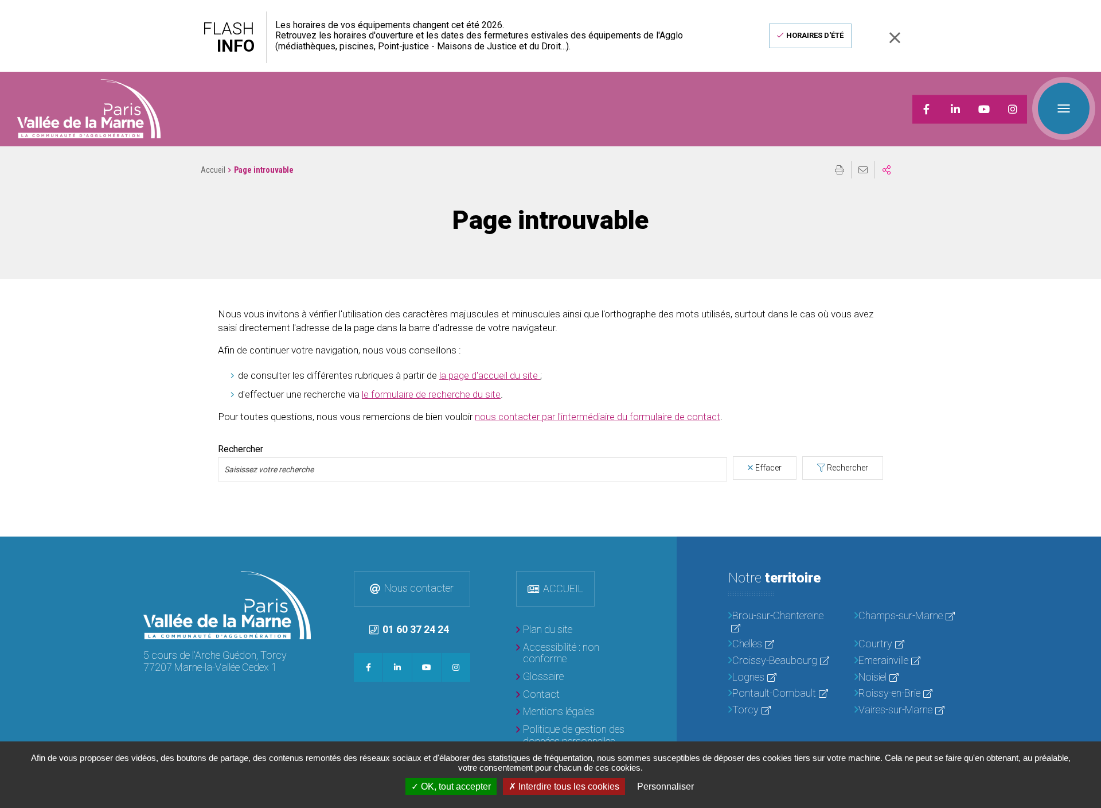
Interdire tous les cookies (567, 786)
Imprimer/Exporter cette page (839, 169)
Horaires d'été (815, 35)
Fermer (894, 38)
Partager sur (886, 169)
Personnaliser (665, 786)
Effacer (768, 467)
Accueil (213, 169)
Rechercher (240, 449)
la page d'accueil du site (489, 375)
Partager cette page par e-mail (863, 169)
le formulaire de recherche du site (431, 394)
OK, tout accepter (455, 786)
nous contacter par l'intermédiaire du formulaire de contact (597, 416)
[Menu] (1064, 108)
